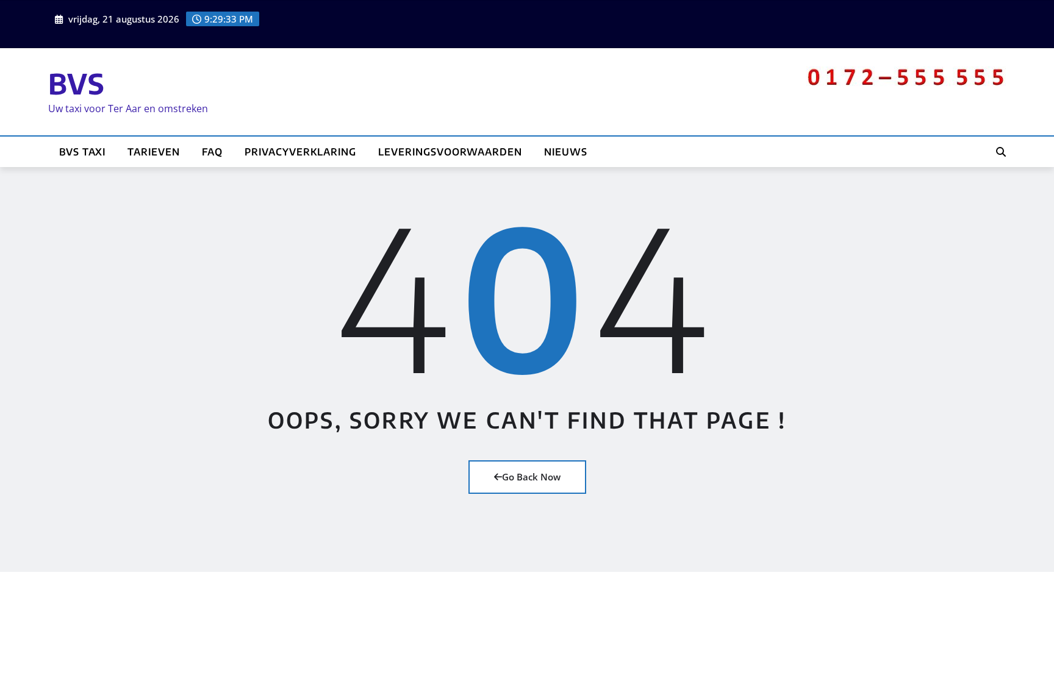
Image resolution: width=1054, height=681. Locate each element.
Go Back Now (531, 477)
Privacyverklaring (300, 152)
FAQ (212, 152)
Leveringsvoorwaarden (450, 152)
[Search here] (1001, 152)
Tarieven (153, 152)
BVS (76, 83)
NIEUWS (565, 152)
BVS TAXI (82, 152)
